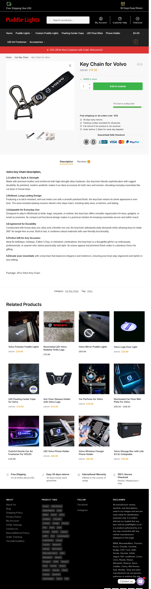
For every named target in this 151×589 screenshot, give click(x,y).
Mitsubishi (47, 557)
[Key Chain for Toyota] (138, 64)
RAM (56, 561)
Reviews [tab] (83, 161)
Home (9, 57)
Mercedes (57, 549)
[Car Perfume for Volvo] (94, 379)
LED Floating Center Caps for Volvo (22, 400)
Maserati (56, 544)
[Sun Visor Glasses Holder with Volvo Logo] (59, 379)
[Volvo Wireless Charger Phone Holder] (94, 431)
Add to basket (118, 86)
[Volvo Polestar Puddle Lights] (23, 326)
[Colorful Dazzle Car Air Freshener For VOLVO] (23, 431)
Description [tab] (66, 161)
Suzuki (56, 570)
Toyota (46, 574)
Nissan (58, 557)
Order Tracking (14, 537)
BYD (62, 515)
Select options (24, 412)
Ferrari (65, 523)
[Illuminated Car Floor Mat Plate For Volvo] (129, 379)
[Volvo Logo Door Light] (129, 326)
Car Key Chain (21, 57)
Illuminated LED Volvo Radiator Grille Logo (55, 348)
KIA (52, 536)
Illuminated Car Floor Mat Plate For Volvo (127, 400)
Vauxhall (56, 574)
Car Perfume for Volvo (91, 399)
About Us (11, 504)
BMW (45, 515)
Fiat (44, 527)
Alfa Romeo (56, 506)
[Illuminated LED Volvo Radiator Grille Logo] (59, 326)
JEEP (45, 536)
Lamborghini (63, 536)
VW (66, 579)
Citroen (46, 523)
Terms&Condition (15, 541)
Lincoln (46, 544)
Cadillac (46, 519)
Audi (59, 510)
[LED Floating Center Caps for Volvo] (23, 379)
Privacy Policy (13, 516)
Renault (64, 561)
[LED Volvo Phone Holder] (59, 431)
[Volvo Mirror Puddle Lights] (94, 326)
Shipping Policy (14, 512)
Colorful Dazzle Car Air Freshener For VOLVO (20, 453)
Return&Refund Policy (17, 533)
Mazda (46, 549)
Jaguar (64, 532)
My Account (101, 22)
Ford (52, 527)
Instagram (82, 510)
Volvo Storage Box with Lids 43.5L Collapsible (129, 453)
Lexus (58, 540)
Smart (62, 566)
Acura (45, 506)
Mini (62, 553)
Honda (46, 532)
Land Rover (48, 540)
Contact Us (12, 528)
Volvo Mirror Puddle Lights (93, 346)
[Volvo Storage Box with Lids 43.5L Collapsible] (129, 431)
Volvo (89, 291)
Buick (53, 515)
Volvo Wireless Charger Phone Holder (91, 453)
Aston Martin (48, 510)
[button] (138, 37)
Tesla (64, 570)
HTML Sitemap (14, 524)
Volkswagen (48, 579)
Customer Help (120, 22)
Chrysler (57, 519)
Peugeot (46, 561)
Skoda (53, 566)
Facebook (82, 504)
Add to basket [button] (24, 357)
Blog (8, 508)
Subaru (46, 570)
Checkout (137, 22)
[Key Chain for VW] (141, 64)
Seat (45, 566)
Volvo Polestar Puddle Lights (23, 346)
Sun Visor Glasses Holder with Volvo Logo (57, 400)
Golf (59, 527)
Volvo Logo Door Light (125, 346)
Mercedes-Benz (50, 553)
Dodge (56, 523)
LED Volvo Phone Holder (56, 451)
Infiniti (54, 532)
